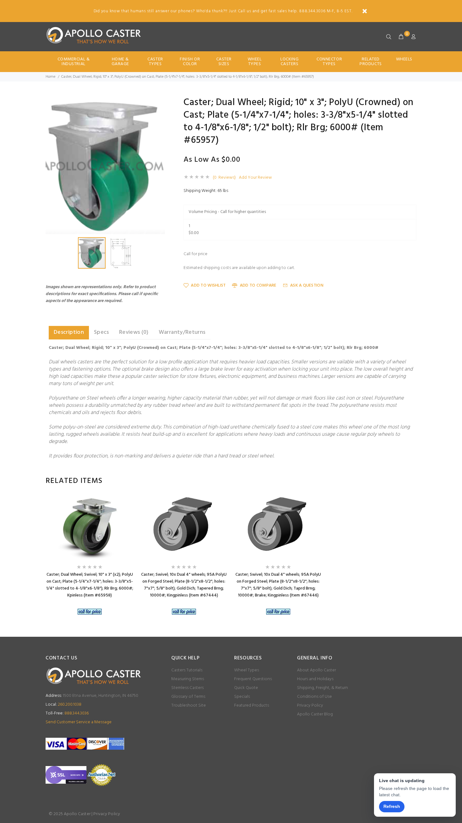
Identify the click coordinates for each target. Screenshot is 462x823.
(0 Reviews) (224, 177)
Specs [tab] (101, 332)
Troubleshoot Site (188, 705)
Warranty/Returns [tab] (182, 332)
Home (50, 77)
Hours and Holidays (315, 679)
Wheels (404, 59)
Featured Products (251, 705)
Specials (242, 696)
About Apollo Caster (316, 670)
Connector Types (329, 62)
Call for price (195, 254)
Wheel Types (255, 62)
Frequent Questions (253, 679)
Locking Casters (289, 62)
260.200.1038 (63, 704)
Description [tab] (69, 332)
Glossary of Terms (188, 696)
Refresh (391, 806)
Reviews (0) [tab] (134, 332)
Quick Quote (246, 687)
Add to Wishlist (208, 285)
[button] (159, 103)
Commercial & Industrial (74, 62)
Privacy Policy (310, 705)
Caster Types (155, 62)
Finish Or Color (190, 62)
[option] (89, 557)
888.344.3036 (67, 713)
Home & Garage (120, 62)
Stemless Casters (187, 687)
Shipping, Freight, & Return (322, 687)
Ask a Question (306, 285)
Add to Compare (258, 285)
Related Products (371, 62)
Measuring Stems (187, 679)
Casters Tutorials (186, 670)
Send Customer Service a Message (79, 722)
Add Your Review (255, 177)
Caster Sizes (224, 62)
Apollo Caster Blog (315, 714)
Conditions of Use (314, 696)
